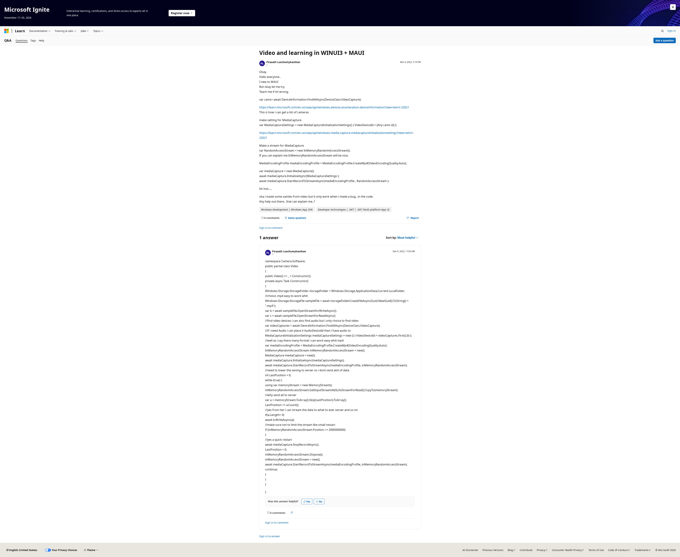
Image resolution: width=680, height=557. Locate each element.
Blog (510, 550)
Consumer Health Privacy (567, 550)
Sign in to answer (269, 536)
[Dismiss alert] (673, 7)
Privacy (541, 550)
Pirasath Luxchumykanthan (283, 62)
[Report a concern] (292, 513)
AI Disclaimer (470, 550)
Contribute (526, 550)
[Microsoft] (6, 31)
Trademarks (642, 550)
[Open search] (662, 31)
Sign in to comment (270, 227)
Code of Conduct (618, 550)
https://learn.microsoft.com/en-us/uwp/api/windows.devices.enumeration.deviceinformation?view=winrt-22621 (334, 107)
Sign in (671, 30)
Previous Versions (493, 550)
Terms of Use (596, 550)
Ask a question (665, 40)
